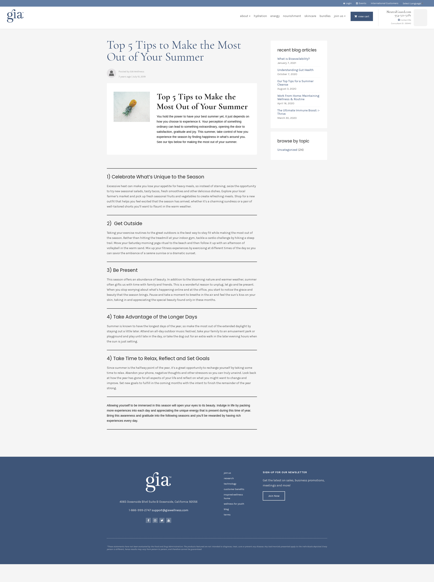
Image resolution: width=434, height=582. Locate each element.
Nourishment (292, 16)
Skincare (310, 16)
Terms (227, 514)
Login (349, 3)
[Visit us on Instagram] (155, 520)
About (244, 16)
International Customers (384, 3)
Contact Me (405, 20)
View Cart (363, 16)
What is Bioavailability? (293, 59)
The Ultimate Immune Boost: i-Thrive (298, 112)
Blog (226, 509)
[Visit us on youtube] (168, 520)
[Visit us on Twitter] (161, 520)
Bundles (325, 16)
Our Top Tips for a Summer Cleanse (295, 82)
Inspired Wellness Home (233, 496)
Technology (230, 483)
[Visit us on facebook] (148, 520)
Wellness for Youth (234, 503)
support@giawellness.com (170, 510)
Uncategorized (287, 150)
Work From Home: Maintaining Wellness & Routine (298, 97)
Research (229, 478)
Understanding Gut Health (295, 70)
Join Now (274, 495)
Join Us (338, 16)
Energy (275, 16)
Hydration (260, 16)
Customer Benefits (234, 489)
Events (362, 3)
